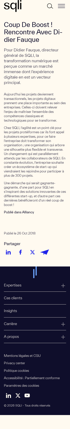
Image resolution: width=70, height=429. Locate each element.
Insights (10, 311)
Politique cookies (16, 370)
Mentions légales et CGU (22, 355)
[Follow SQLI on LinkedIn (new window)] (8, 395)
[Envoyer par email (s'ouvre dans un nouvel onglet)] (44, 252)
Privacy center (14, 363)
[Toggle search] (49, 6)
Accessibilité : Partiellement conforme (32, 378)
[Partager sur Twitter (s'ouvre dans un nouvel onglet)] (32, 252)
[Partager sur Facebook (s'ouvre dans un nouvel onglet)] (20, 252)
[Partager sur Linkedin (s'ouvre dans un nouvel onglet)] (8, 252)
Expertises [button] (12, 285)
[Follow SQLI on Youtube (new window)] (27, 395)
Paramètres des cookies (21, 385)
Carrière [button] (10, 324)
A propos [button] (11, 336)
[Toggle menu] (61, 6)
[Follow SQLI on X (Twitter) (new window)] (18, 395)
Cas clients (13, 298)
